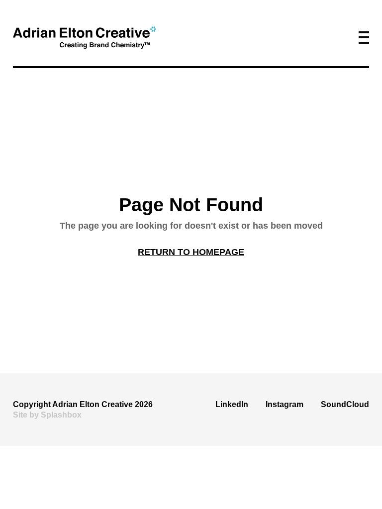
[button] (364, 37)
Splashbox (61, 415)
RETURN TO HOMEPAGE (191, 252)
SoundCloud (345, 404)
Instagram (284, 404)
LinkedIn (231, 404)
